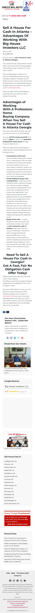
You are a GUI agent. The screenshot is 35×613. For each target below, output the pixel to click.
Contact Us (17, 575)
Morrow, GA (8, 488)
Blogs (13, 573)
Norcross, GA (9, 491)
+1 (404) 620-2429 (17, 16)
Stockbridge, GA (10, 500)
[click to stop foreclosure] (17, 518)
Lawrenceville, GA (10, 476)
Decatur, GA (8, 464)
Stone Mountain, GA (11, 503)
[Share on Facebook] (4, 312)
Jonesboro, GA (9, 473)
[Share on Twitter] (7, 312)
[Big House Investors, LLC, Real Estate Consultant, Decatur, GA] (17, 412)
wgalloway (9, 54)
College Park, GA (10, 461)
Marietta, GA (8, 482)
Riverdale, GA (9, 494)
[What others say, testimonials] (17, 357)
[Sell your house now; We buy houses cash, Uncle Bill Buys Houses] (17, 440)
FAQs (8, 573)
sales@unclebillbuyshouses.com (17, 607)
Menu (5, 19)
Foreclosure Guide (23, 573)
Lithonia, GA (8, 479)
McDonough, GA (10, 485)
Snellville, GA (9, 497)
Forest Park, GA (10, 467)
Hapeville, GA (9, 470)
